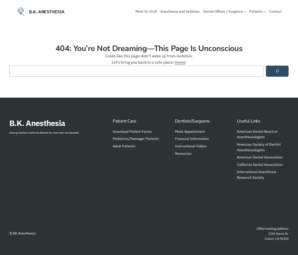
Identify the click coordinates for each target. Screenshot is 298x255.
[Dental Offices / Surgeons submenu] (245, 11)
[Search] (277, 71)
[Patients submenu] (265, 11)
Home (180, 62)
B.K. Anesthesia (47, 12)
